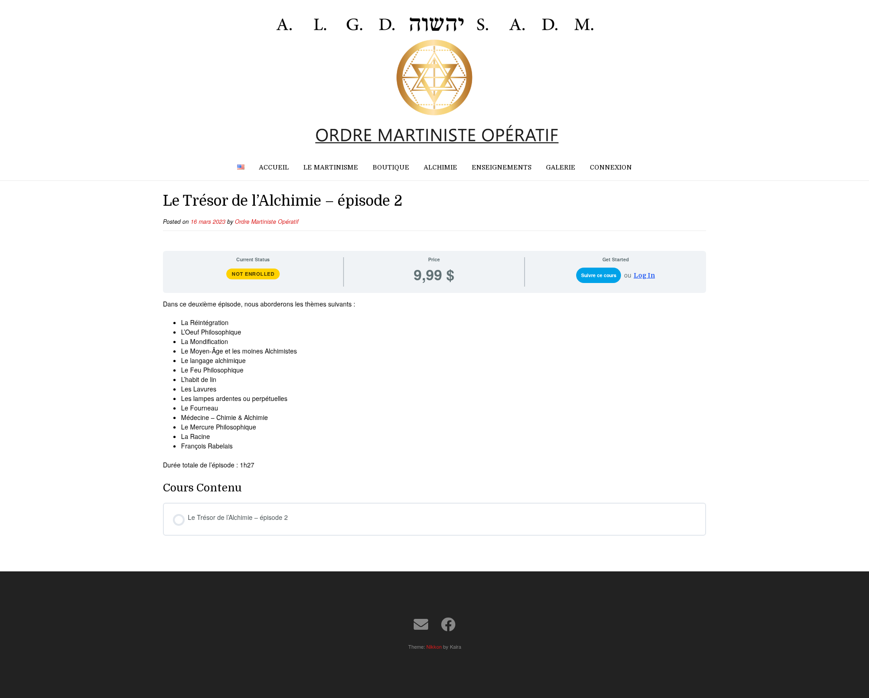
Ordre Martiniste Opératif (267, 221)
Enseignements (501, 167)
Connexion (611, 167)
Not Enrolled (253, 273)
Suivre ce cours (598, 275)
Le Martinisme (330, 167)
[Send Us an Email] (421, 624)
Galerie (560, 167)
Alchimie (440, 167)
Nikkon (434, 646)
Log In (644, 275)
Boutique (390, 167)
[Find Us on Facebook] (448, 624)
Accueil (274, 167)
